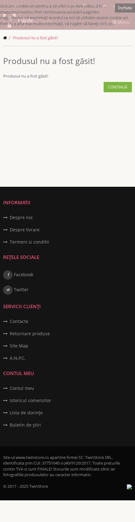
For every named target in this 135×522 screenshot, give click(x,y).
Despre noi (21, 217)
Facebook (23, 274)
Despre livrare (25, 230)
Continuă (117, 87)
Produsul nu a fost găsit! (35, 37)
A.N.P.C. (18, 358)
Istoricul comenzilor (30, 400)
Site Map (19, 346)
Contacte (19, 321)
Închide (125, 8)
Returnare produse (30, 333)
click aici (106, 23)
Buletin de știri (25, 425)
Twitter (21, 290)
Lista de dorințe (26, 413)
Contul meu (22, 388)
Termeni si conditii (29, 242)
